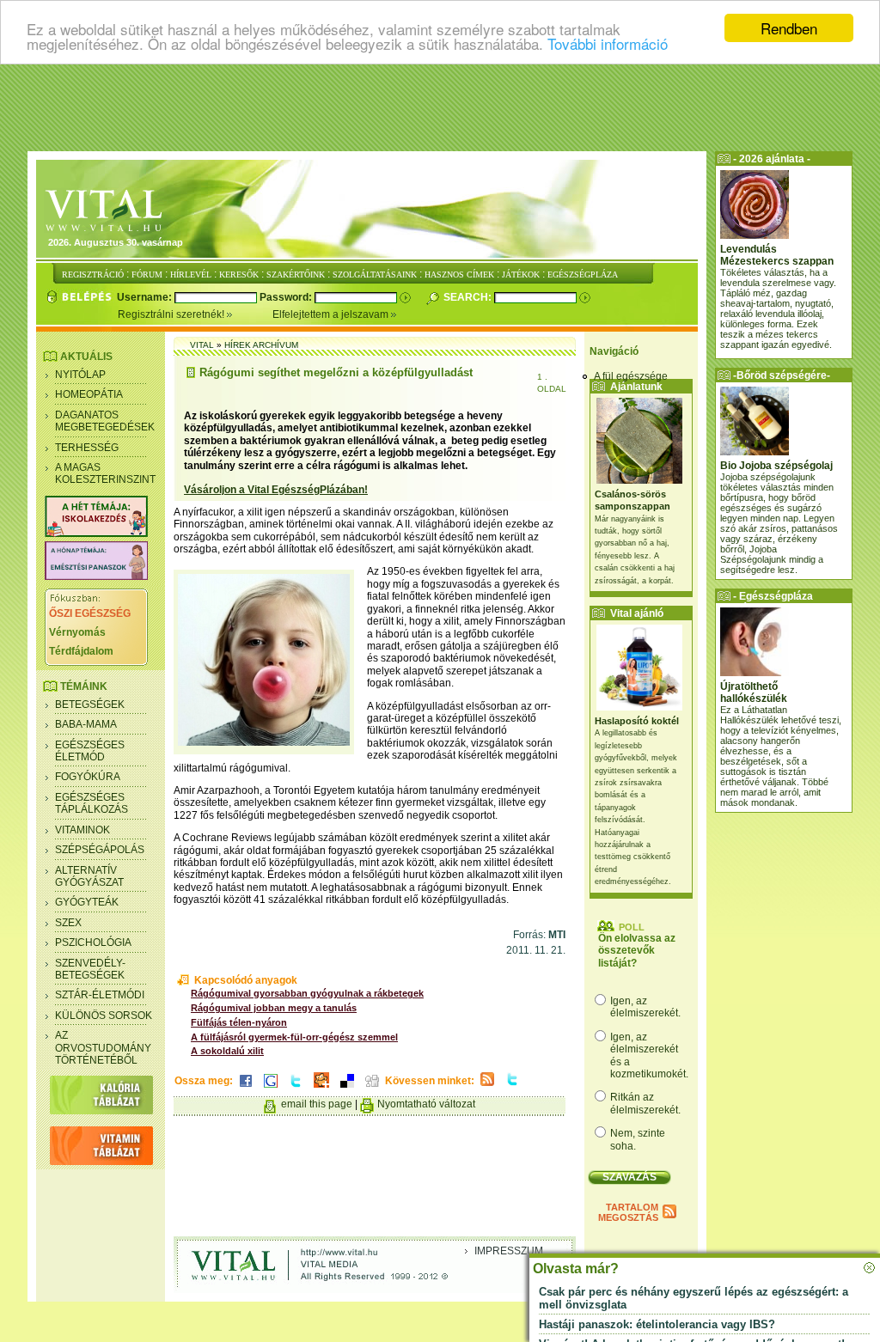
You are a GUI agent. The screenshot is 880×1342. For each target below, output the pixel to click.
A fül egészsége (631, 376)
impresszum (508, 1251)
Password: (287, 297)
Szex (68, 923)
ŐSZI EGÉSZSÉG (90, 613)
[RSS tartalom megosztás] (487, 1087)
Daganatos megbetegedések (105, 421)
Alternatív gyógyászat (89, 876)
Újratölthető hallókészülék (753, 692)
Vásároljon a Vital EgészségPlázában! (276, 490)
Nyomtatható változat (426, 1104)
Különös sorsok (103, 1016)
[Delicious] (347, 1089)
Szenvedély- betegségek (90, 969)
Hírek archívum (261, 345)
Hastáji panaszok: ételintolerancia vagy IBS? (657, 1324)
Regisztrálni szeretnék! (172, 314)
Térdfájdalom (81, 651)
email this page (316, 1104)
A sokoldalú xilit (227, 1051)
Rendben (789, 28)
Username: (145, 297)
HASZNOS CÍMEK (459, 274)
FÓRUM (146, 274)
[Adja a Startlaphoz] (321, 1089)
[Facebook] (246, 1089)
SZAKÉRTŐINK (295, 274)
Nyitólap (80, 375)
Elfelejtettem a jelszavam (331, 314)
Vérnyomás (77, 632)
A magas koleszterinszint (105, 473)
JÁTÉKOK (521, 274)
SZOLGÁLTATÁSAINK (375, 274)
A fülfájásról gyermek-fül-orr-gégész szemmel (294, 1037)
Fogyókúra (87, 777)
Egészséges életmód (90, 751)
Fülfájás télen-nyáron (239, 1022)
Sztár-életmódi (99, 995)
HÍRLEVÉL (190, 274)
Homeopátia (89, 394)
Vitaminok (82, 830)
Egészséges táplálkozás (91, 803)
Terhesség (87, 448)
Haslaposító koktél (637, 721)
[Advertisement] (440, 107)
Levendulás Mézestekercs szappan (777, 255)
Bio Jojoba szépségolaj (776, 466)
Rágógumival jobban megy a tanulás (274, 1008)
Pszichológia (93, 942)
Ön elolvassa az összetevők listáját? (636, 950)
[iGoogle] (271, 1089)
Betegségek (90, 704)
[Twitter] (295, 1089)
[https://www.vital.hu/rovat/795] (96, 576)
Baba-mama (86, 724)
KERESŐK (239, 274)
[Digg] (372, 1089)
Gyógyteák (87, 902)
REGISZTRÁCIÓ (93, 274)
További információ (607, 43)
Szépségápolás (99, 850)
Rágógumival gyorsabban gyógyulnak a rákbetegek (307, 993)
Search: (468, 297)
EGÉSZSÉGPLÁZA (582, 274)
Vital (202, 345)
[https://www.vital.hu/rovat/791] (96, 534)
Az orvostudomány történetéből (103, 1047)
